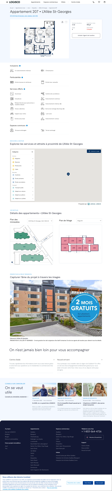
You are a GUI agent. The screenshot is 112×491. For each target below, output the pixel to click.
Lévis (28, 8)
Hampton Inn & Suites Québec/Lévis (66, 460)
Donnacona (34, 467)
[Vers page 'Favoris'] (99, 2)
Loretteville (34, 441)
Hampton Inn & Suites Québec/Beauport (68, 458)
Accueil (11, 8)
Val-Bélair (33, 451)
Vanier (32, 453)
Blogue (7, 436)
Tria (6, 448)
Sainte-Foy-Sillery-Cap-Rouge (39, 446)
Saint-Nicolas (34, 462)
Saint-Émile (34, 448)
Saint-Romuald (35, 465)
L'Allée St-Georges (43, 8)
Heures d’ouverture (95, 437)
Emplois (7, 434)
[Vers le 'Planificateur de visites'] (104, 2)
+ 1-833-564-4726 (91, 431)
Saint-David (34, 460)
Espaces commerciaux (51, 2)
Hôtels (63, 2)
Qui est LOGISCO (10, 432)
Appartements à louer (20, 8)
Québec (33, 432)
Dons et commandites (11, 439)
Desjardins (34, 8)
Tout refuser (88, 482)
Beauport (33, 434)
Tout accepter (99, 482)
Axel (6, 446)
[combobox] (40, 221)
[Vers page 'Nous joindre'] (93, 2)
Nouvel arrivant (86, 450)
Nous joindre (85, 448)
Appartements (35, 2)
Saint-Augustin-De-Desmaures (40, 470)
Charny (58, 441)
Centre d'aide (75, 2)
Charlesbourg (34, 436)
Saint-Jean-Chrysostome (63, 446)
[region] (56, 482)
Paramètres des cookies (74, 482)
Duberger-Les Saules (37, 439)
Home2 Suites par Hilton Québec (65, 455)
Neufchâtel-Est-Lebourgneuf (39, 444)
